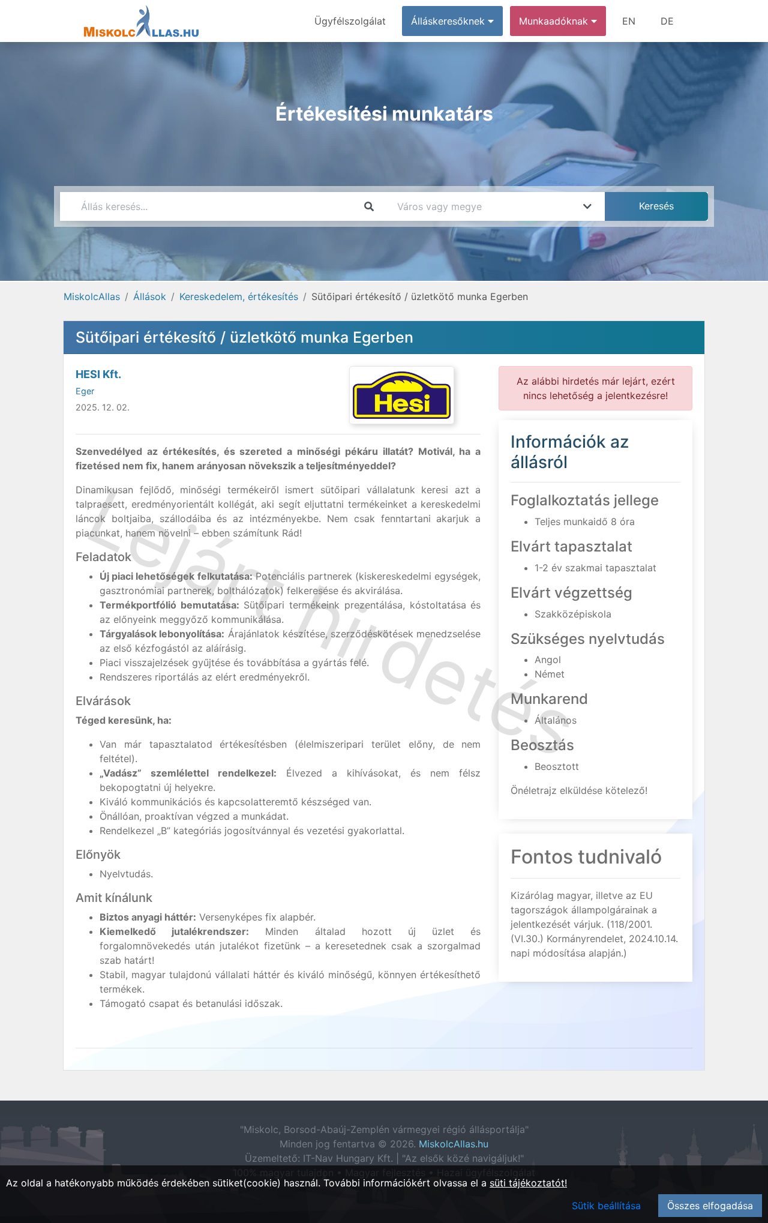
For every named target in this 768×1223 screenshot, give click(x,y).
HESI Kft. (98, 374)
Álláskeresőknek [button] (449, 21)
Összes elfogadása (710, 1206)
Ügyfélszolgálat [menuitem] (350, 21)
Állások (149, 296)
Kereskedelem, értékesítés (238, 296)
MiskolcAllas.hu (453, 1144)
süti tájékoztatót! (528, 1183)
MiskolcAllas (92, 296)
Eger (85, 391)
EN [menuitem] (628, 21)
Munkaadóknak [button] (555, 21)
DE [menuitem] (667, 21)
